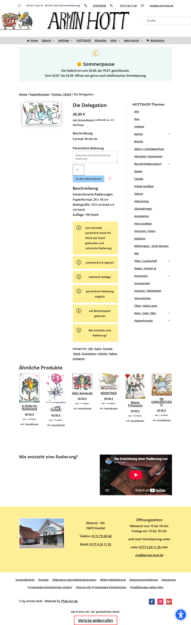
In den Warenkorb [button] (88, 179)
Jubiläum (139, 238)
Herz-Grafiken (143, 223)
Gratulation (89, 353)
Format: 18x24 (61, 94)
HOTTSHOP (84, 40)
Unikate (139, 126)
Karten (138, 134)
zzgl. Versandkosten (83, 120)
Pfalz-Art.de (69, 601)
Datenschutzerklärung (143, 580)
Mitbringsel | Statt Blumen (151, 246)
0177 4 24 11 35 (128, 5)
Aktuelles (101, 40)
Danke (138, 171)
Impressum (169, 580)
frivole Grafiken (144, 186)
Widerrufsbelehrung (113, 580)
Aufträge (63, 40)
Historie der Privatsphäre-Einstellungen (101, 587)
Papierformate (39, 94)
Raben (113, 353)
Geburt (138, 193)
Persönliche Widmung (88, 148)
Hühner (103, 353)
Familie (138, 179)
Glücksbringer (143, 208)
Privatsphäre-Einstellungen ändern (50, 587)
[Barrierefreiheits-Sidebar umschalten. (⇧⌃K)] (180, 614)
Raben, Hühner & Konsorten (145, 272)
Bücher (138, 141)
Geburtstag (141, 201)
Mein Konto (131, 40)
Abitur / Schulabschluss (149, 149)
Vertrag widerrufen (95, 620)
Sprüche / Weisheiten (147, 291)
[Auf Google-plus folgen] (169, 602)
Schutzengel (142, 283)
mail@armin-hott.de (161, 5)
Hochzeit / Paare (144, 231)
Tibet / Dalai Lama (145, 305)
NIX (136, 253)
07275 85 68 (99, 5)
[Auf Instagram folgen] (160, 602)
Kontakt (43, 580)
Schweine (79, 358)
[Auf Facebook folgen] (152, 602)
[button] (54, 109)
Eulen (97, 348)
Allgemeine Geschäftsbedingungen (74, 580)
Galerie (46, 40)
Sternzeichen (142, 298)
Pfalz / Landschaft (145, 261)
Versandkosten (31, 424)
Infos (113, 40)
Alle (90, 348)
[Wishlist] (109, 179)
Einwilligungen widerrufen (146, 587)
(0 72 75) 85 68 (102, 536)
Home (34, 40)
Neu (137, 119)
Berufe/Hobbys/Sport (148, 164)
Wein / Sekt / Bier (145, 313)
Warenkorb (157, 40)
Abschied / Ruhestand (148, 156)
